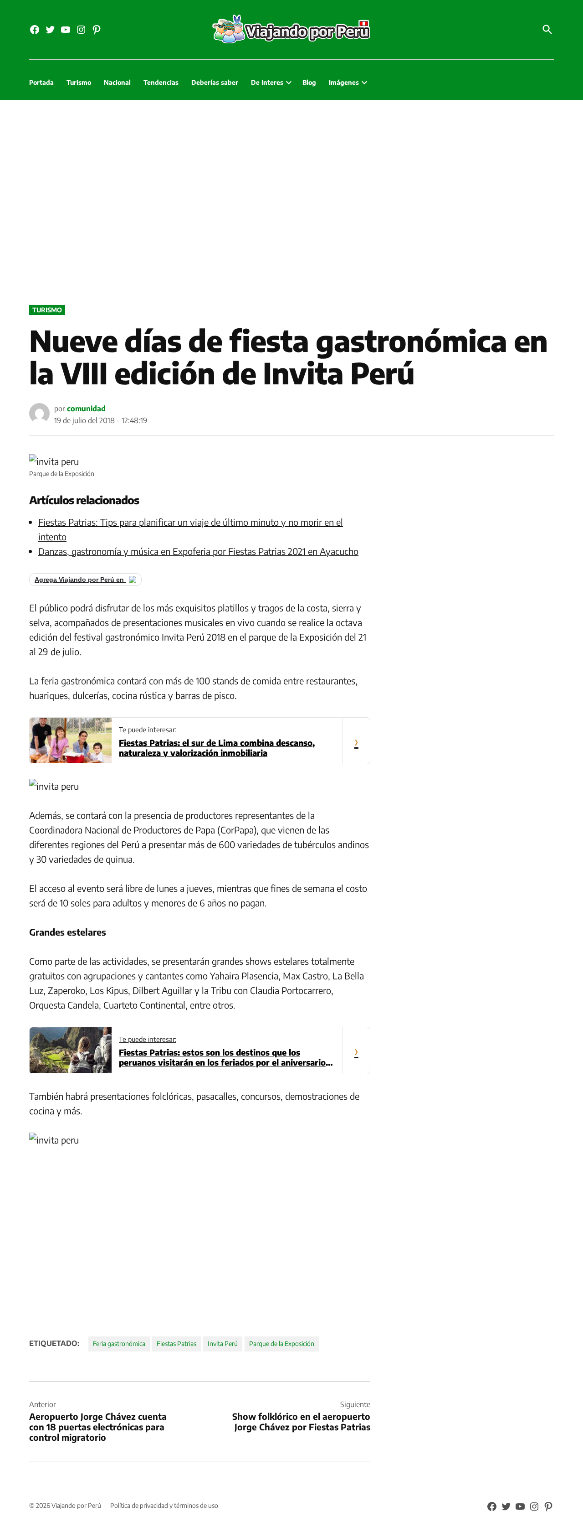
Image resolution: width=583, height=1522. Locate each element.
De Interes (267, 82)
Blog (309, 82)
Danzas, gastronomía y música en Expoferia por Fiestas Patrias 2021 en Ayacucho (198, 551)
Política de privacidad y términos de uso (164, 1505)
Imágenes (344, 82)
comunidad (86, 408)
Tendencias (161, 82)
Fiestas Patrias (176, 1343)
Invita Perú (223, 1343)
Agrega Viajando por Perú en (80, 579)
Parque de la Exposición (281, 1343)
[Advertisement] (291, 200)
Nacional (117, 82)
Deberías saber (214, 82)
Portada (41, 82)
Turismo (78, 82)
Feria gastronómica (119, 1343)
